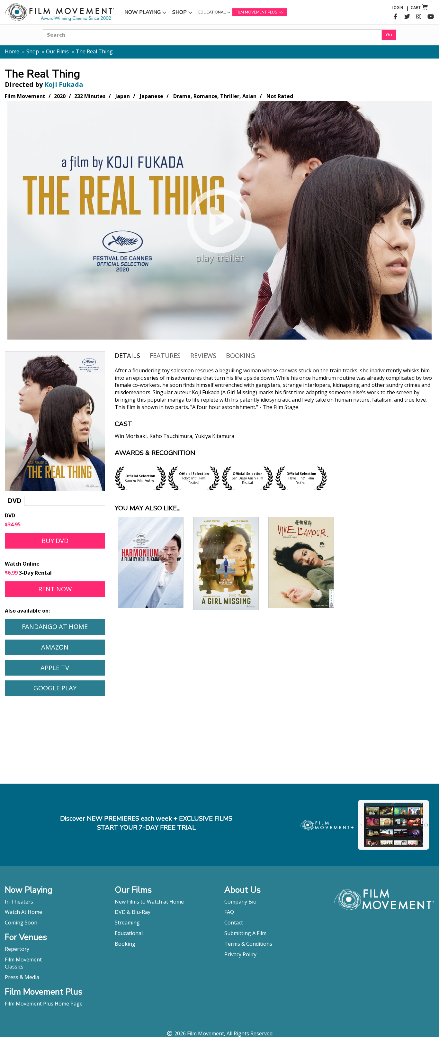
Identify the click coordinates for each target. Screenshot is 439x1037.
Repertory (17, 948)
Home (12, 51)
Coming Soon (21, 922)
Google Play (69, 687)
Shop (183, 14)
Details (127, 355)
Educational (212, 14)
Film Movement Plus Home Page (44, 1003)
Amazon (73, 646)
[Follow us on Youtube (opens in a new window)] (431, 17)
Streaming (127, 922)
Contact (233, 922)
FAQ (229, 911)
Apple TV (72, 667)
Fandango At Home (63, 626)
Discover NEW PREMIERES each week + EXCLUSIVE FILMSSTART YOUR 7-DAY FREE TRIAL (146, 823)
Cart (416, 7)
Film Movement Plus (256, 12)
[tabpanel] (275, 408)
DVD (15, 500)
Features (165, 355)
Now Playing (142, 14)
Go (389, 35)
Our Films (57, 51)
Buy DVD (54, 540)
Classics (14, 966)
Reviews (203, 355)
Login (397, 7)
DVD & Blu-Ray (132, 911)
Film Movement (23, 959)
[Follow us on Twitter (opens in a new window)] (407, 17)
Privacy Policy (240, 954)
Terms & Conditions (248, 943)
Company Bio (240, 901)
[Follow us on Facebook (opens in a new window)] (395, 17)
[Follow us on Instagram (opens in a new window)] (419, 17)
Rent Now (71, 588)
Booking (240, 355)
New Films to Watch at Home (149, 901)
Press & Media (22, 977)
